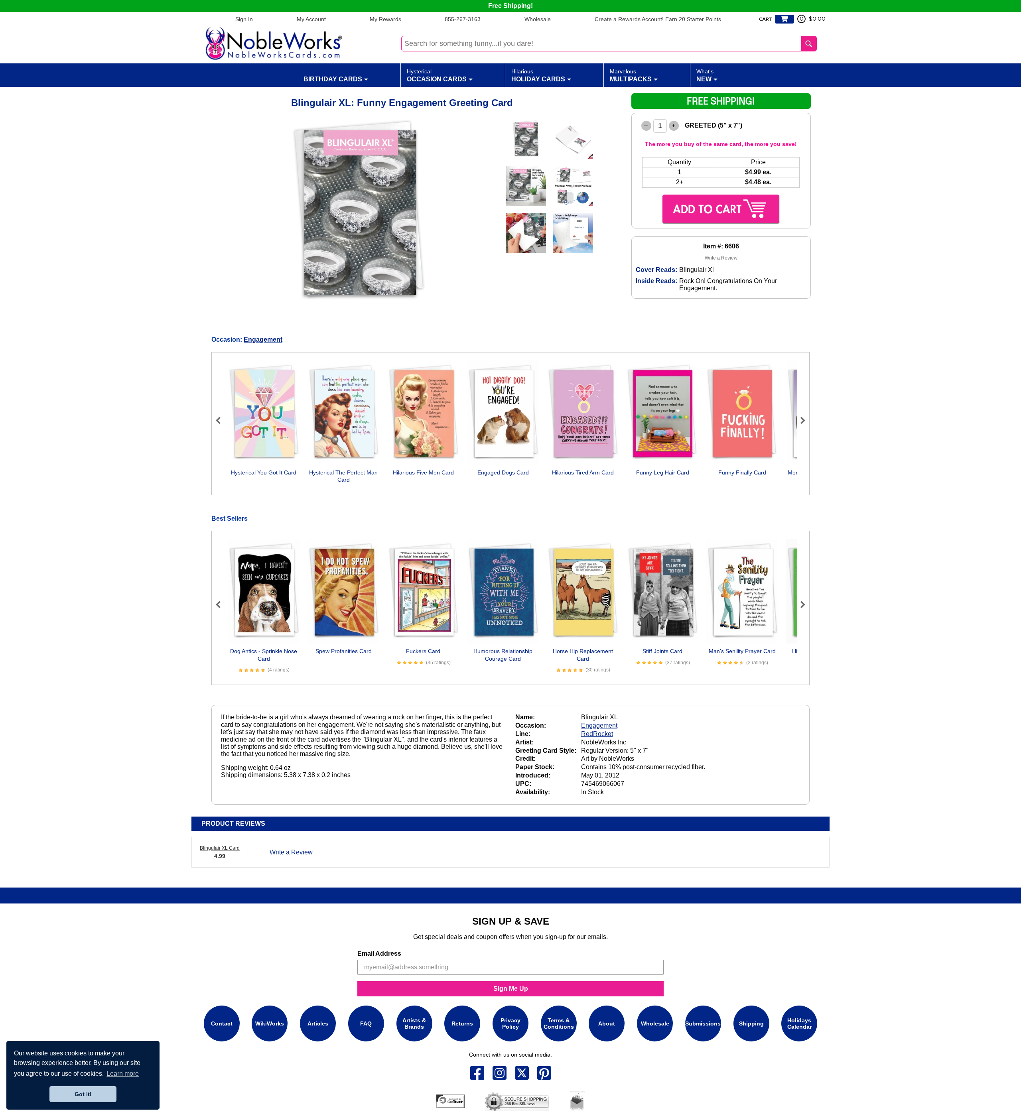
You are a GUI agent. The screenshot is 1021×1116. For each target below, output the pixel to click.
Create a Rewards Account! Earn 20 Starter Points (658, 19)
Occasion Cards (437, 75)
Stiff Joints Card (662, 651)
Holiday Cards (538, 75)
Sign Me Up (510, 988)
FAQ (366, 1023)
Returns (462, 1023)
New (705, 75)
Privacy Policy (510, 1023)
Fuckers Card (423, 651)
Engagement (263, 339)
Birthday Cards (333, 79)
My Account (311, 19)
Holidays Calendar (799, 1023)
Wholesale (537, 19)
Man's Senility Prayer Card (742, 651)
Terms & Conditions (559, 1023)
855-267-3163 (463, 19)
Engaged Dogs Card (503, 472)
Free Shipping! (510, 5)
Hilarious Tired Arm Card (583, 472)
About (606, 1023)
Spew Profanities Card (343, 651)
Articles (317, 1023)
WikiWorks (269, 1023)
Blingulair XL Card (220, 848)
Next (799, 420)
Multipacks (631, 75)
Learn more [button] (122, 1073)
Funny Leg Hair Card (662, 472)
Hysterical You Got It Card (263, 472)
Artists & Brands (414, 1023)
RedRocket (597, 733)
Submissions (703, 1023)
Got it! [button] (83, 1094)
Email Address (379, 953)
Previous (222, 420)
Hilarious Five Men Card (423, 472)
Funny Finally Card (742, 472)
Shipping (751, 1023)
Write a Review (721, 258)
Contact (222, 1023)
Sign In (244, 19)
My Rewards (385, 19)
